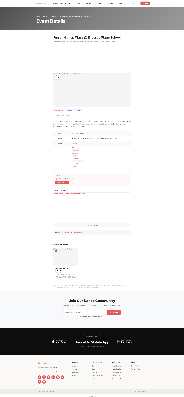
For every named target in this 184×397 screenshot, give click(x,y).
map (116, 138)
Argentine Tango (97, 375)
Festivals (110, 3)
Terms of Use (135, 369)
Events (78, 3)
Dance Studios (116, 366)
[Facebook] (39, 377)
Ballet (93, 369)
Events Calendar (117, 372)
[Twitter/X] (44, 377)
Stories (88, 3)
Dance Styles (66, 3)
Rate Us (145, 3)
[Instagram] (48, 377)
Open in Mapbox (92, 225)
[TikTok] (39, 382)
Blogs (74, 375)
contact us (97, 287)
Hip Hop (53, 16)
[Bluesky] (44, 382)
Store (120, 3)
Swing (94, 378)
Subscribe (114, 312)
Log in (63, 115)
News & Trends (116, 378)
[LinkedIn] (53, 377)
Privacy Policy (135, 366)
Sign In (134, 3)
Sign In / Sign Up (62, 182)
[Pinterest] (58, 377)
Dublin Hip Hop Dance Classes (72, 232)
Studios (99, 3)
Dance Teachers (117, 369)
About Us (75, 366)
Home (55, 3)
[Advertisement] (92, 57)
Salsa (93, 366)
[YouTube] (62, 377)
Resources (75, 372)
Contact (74, 369)
